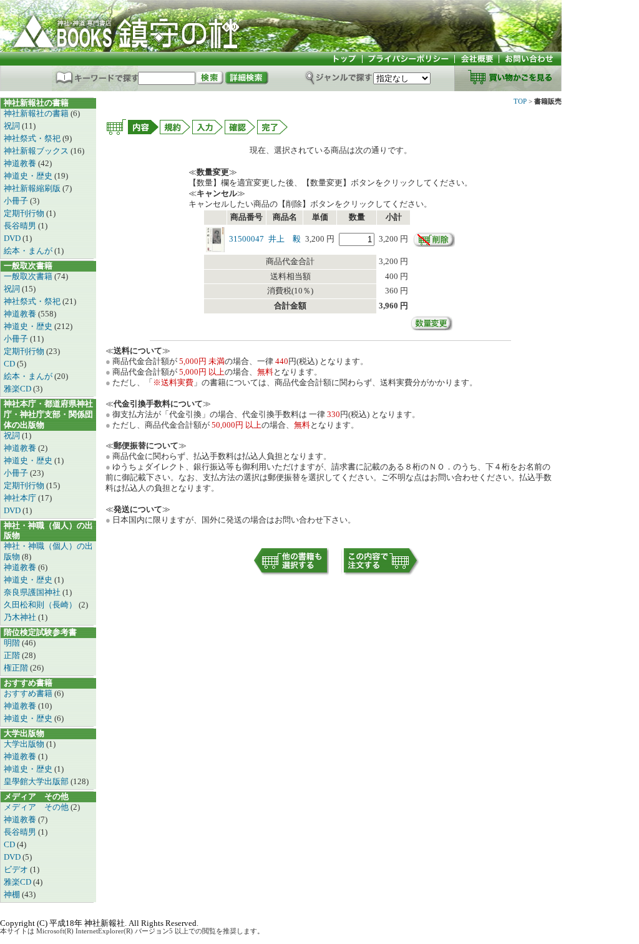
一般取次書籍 (29, 276)
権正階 (17, 667)
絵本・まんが (29, 250)
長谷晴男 (21, 225)
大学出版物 (25, 744)
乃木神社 (21, 617)
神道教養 (21, 163)
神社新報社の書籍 (37, 113)
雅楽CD (18, 388)
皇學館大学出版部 (37, 781)
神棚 (13, 894)
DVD (13, 238)
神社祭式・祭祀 (33, 138)
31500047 (246, 238)
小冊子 (17, 200)
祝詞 (13, 125)
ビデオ (17, 869)
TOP (520, 101)
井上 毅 (284, 238)
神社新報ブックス (37, 150)
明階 (13, 642)
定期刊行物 (25, 213)
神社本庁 (21, 498)
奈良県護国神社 (33, 592)
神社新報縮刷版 (33, 188)
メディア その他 (37, 807)
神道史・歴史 (29, 175)
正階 (13, 655)
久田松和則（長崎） (41, 604)
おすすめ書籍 (29, 693)
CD (10, 363)
